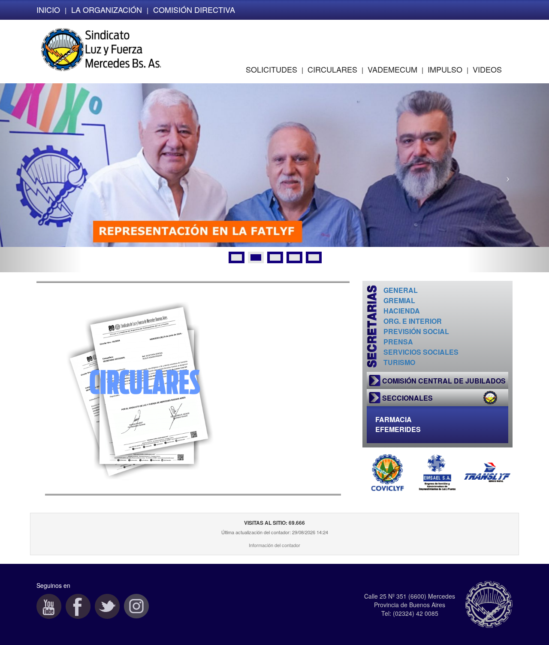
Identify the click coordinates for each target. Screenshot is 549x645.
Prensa (398, 342)
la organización (106, 9)
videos (487, 69)
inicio (48, 9)
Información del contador (274, 545)
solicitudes (271, 69)
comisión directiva (194, 9)
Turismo (399, 362)
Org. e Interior (412, 321)
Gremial (399, 300)
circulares (332, 69)
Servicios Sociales (421, 352)
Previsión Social (416, 331)
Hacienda (401, 311)
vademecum (392, 69)
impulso (445, 69)
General (400, 290)
